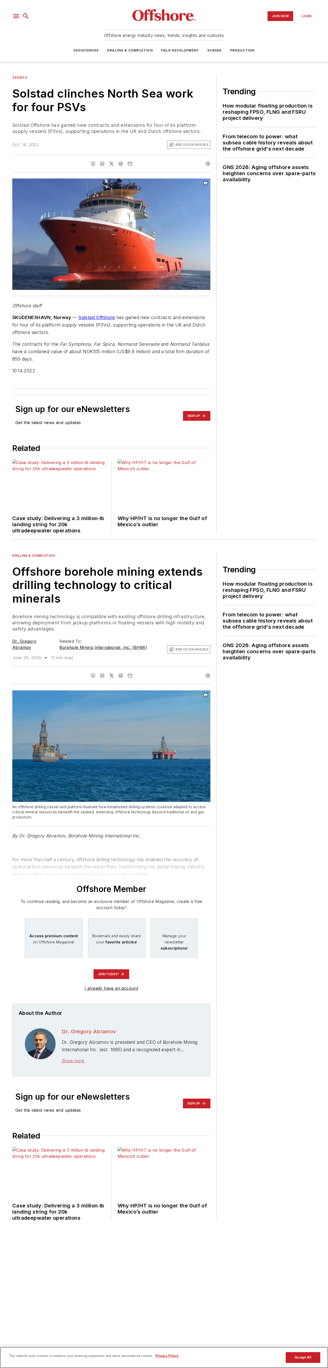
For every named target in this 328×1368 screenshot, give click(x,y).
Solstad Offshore (96, 317)
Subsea (214, 50)
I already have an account (111, 988)
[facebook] (93, 163)
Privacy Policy (167, 1356)
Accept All (303, 1357)
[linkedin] (102, 163)
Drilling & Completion (130, 50)
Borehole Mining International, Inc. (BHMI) (103, 647)
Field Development (180, 50)
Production (242, 50)
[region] (164, 1357)
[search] (26, 16)
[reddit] (120, 163)
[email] (129, 163)
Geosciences (86, 50)
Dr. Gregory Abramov (89, 1031)
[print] (207, 163)
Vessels (19, 77)
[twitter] (111, 163)
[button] (16, 16)
